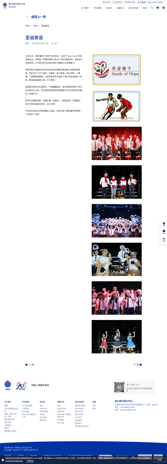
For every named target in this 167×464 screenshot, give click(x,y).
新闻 (145, 8)
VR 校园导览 (117, 2)
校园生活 (120, 8)
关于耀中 (85, 8)
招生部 (109, 8)
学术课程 (97, 8)
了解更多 (30, 461)
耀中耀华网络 (130, 2)
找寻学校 (12, 7)
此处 (10, 450)
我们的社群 (133, 8)
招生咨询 (106, 2)
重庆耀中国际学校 (17, 4)
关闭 (159, 460)
